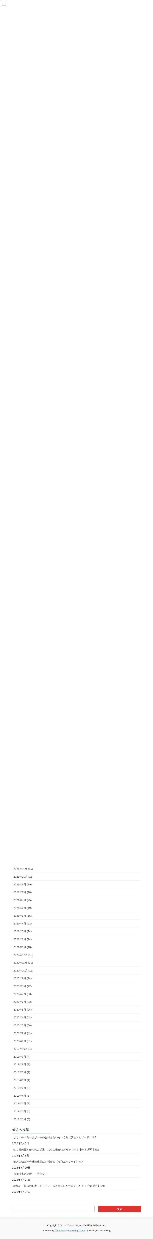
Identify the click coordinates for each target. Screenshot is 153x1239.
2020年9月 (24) (22, 978)
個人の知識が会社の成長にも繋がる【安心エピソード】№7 (48, 1161)
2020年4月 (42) (22, 1017)
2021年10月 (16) (23, 876)
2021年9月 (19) (22, 884)
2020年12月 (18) (23, 954)
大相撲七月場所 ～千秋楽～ (30, 1173)
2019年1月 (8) (21, 1119)
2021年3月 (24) (22, 931)
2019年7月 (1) (21, 1072)
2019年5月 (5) (21, 1087)
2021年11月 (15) (23, 868)
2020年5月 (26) (22, 1009)
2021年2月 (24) (22, 939)
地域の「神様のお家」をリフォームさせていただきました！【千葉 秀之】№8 (59, 1185)
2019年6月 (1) (21, 1080)
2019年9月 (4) (21, 1056)
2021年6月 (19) (22, 907)
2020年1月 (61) (22, 1041)
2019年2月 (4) (21, 1111)
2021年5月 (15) (22, 915)
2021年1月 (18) (22, 947)
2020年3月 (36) (22, 1025)
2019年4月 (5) (21, 1095)
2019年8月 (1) (21, 1064)
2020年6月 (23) (22, 1001)
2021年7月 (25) (22, 900)
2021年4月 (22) (22, 923)
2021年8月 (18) (22, 892)
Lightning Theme (76, 1230)
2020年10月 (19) (23, 970)
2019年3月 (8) (21, 1103)
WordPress (60, 1230)
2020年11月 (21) (23, 962)
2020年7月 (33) (22, 994)
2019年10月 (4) (22, 1048)
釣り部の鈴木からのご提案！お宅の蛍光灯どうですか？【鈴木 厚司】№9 (56, 1149)
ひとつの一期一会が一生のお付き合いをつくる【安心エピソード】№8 (54, 1137)
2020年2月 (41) (22, 1033)
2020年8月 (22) (22, 986)
